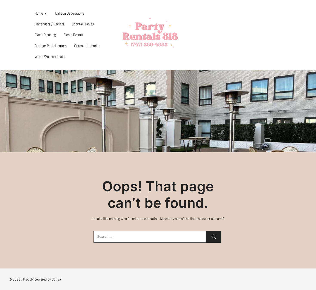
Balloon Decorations (69, 13)
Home (39, 13)
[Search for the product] (213, 237)
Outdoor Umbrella (86, 45)
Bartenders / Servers (49, 24)
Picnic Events (73, 34)
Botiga (56, 279)
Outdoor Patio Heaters (51, 45)
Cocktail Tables (83, 24)
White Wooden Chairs (50, 56)
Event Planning (45, 34)
